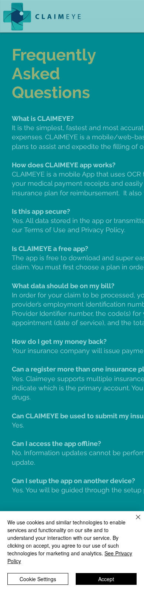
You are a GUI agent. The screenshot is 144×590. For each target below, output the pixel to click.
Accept (106, 579)
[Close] (134, 521)
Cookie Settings (38, 579)
